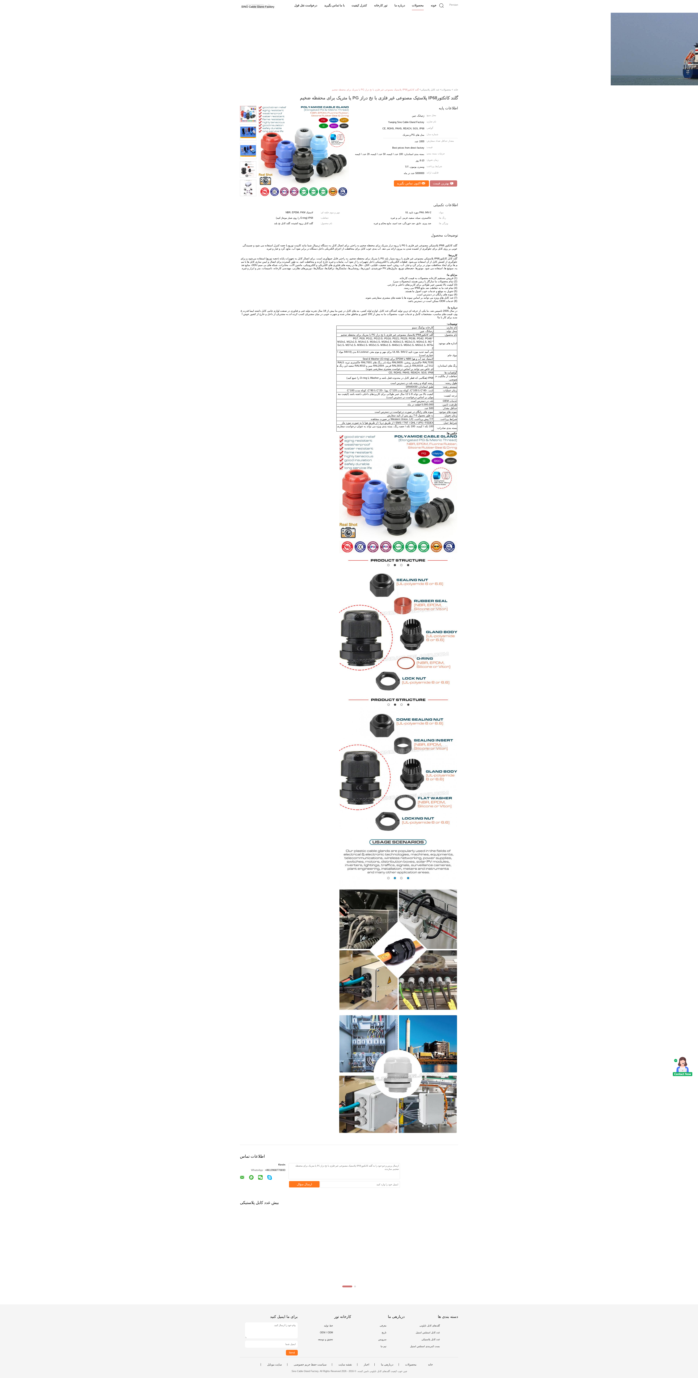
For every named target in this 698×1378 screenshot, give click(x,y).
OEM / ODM (326, 1332)
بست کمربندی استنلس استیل (425, 1346)
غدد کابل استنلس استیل (428, 1332)
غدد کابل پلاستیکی (431, 1339)
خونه (433, 5)
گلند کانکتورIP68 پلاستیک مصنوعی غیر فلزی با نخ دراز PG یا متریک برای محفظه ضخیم (375, 89)
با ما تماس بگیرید (334, 5)
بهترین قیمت (441, 183)
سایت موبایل (274, 1364)
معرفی (383, 1325)
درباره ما (399, 5)
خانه (430, 1364)
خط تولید (328, 1325)
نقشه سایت (345, 1364)
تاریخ (384, 1332)
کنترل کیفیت (359, 5)
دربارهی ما (387, 1364)
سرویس (382, 1339)
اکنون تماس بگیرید (409, 183)
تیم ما (383, 1346)
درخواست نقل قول (305, 5)
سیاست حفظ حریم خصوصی (310, 1364)
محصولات (418, 5)
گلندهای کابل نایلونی (430, 1325)
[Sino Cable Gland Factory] (257, 6)
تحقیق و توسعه (325, 1339)
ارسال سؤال (304, 1184)
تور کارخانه (380, 5)
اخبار (366, 1364)
